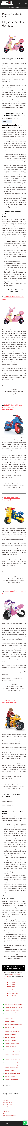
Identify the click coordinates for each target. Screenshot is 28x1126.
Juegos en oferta (7, 1109)
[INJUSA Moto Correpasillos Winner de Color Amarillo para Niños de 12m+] (14, 719)
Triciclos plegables (12, 986)
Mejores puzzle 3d (10, 1076)
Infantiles (5, 1100)
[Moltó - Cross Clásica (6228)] (14, 515)
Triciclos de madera (12, 991)
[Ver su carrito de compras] (19, 3)
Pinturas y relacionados (9, 1115)
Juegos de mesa (7, 1104)
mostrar (9, 121)
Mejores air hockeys (10, 1040)
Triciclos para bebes (12, 988)
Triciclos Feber (11, 984)
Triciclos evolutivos (12, 982)
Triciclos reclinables (12, 993)
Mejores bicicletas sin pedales (13, 1004)
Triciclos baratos (11, 995)
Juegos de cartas (7, 1102)
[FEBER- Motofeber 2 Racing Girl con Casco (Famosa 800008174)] (14, 609)
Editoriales (6, 1098)
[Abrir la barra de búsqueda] (16, 3)
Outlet (4, 1113)
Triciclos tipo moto (12, 990)
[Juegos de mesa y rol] (7, 3)
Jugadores (6, 1111)
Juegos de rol (6, 1106)
